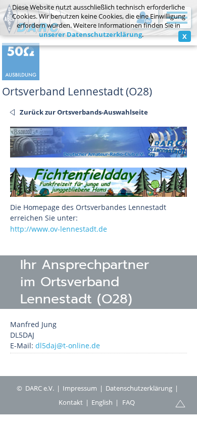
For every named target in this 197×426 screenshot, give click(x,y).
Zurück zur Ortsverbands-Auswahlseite (84, 112)
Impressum (80, 388)
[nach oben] (180, 402)
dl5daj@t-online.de (67, 345)
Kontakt (71, 402)
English (102, 402)
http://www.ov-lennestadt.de (58, 229)
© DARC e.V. (35, 388)
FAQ (128, 402)
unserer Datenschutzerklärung (90, 34)
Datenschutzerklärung (139, 388)
